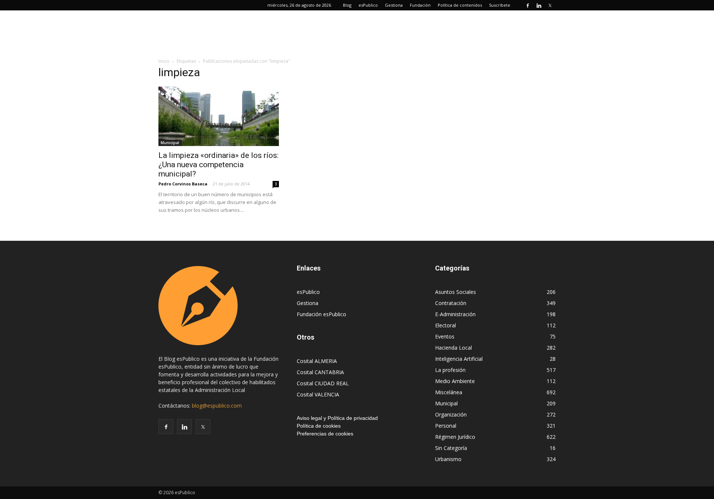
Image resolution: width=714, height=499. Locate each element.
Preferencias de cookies (325, 434)
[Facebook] (527, 5)
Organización (451, 414)
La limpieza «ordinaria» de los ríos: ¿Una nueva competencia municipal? (218, 164)
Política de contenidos (460, 5)
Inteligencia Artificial (459, 358)
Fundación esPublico (321, 314)
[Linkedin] (538, 5)
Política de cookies (319, 426)
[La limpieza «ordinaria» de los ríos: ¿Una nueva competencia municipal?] (218, 116)
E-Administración (455, 314)
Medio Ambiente (455, 381)
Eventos (444, 336)
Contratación (450, 303)
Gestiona (394, 5)
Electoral (445, 325)
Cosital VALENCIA (318, 394)
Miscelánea (448, 392)
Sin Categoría (451, 447)
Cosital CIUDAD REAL (323, 383)
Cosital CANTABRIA (320, 372)
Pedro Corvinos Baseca (183, 184)
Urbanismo (448, 459)
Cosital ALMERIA (317, 360)
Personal (445, 425)
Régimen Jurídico (455, 436)
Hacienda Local (453, 347)
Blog (347, 5)
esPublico (368, 5)
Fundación (420, 5)
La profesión (450, 369)
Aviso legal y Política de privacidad (337, 418)
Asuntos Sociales (455, 291)
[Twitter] (550, 5)
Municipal (170, 142)
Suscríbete (499, 5)
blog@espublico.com (217, 405)
